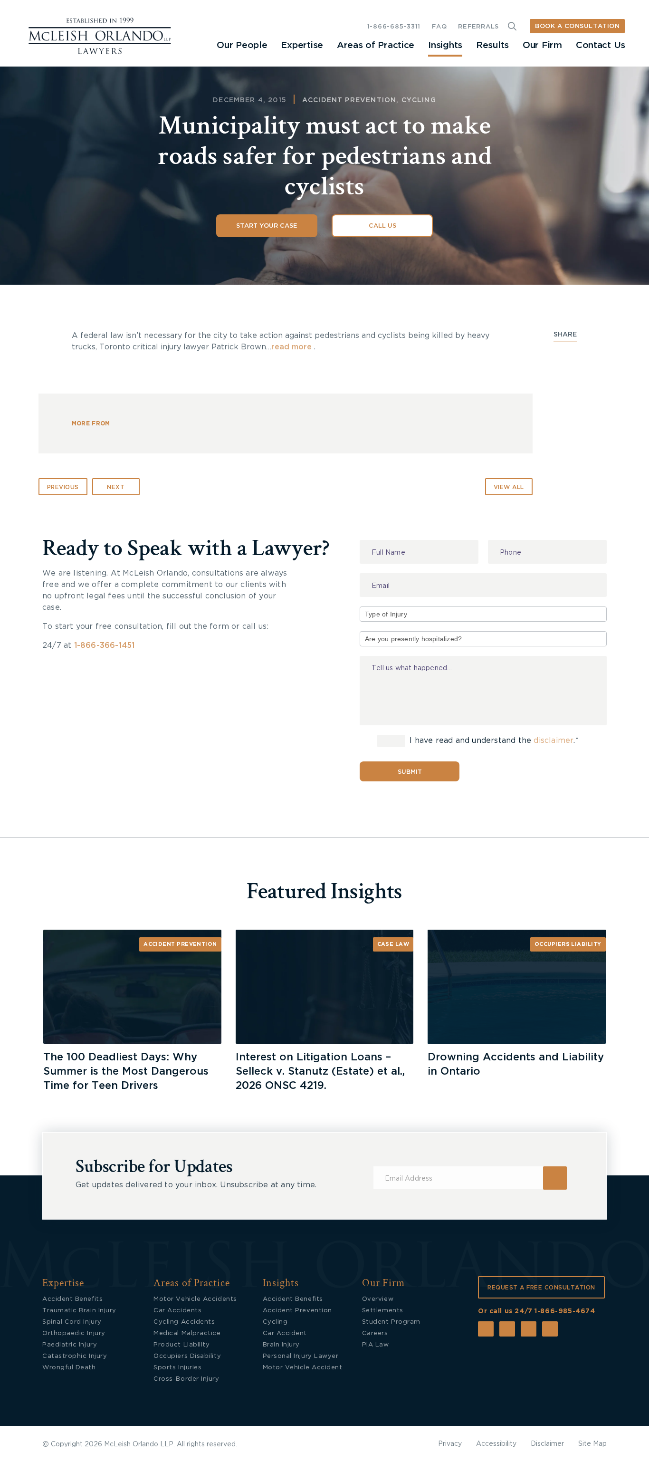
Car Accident (285, 1333)
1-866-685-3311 (393, 27)
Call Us (382, 226)
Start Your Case (266, 226)
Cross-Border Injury (186, 1379)
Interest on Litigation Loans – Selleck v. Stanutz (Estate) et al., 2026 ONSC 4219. (320, 1071)
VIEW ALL (509, 487)
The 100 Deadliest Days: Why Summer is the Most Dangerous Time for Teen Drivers (126, 1071)
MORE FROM (91, 423)
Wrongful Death (69, 1368)
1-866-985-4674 (564, 1311)
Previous (63, 487)
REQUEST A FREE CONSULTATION (541, 1287)
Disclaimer (547, 1444)
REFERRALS (478, 27)
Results (492, 45)
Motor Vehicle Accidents (195, 1299)
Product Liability (181, 1345)
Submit (410, 772)
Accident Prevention (349, 100)
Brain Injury (281, 1345)
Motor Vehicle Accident (303, 1368)
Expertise (302, 45)
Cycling (418, 100)
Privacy (450, 1444)
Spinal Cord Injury (72, 1322)
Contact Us (600, 45)
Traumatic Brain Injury (79, 1311)
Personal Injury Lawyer (301, 1356)
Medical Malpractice (186, 1333)
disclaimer (553, 741)
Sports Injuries (177, 1368)
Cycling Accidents (184, 1322)
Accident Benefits (72, 1299)
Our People (242, 45)
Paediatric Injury (69, 1345)
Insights (445, 45)
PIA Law (375, 1345)
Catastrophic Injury (74, 1356)
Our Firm (542, 45)
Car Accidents (177, 1311)
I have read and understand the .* (493, 741)
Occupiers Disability (187, 1356)
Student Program (391, 1322)
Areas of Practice (375, 45)
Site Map (592, 1444)
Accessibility (496, 1444)
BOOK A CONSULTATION (577, 26)
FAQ (439, 27)
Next (115, 487)
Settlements (382, 1311)
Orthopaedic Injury (73, 1333)
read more (291, 347)
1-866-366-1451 (104, 645)
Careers (375, 1333)
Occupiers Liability (567, 944)
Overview (377, 1299)
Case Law (393, 944)
